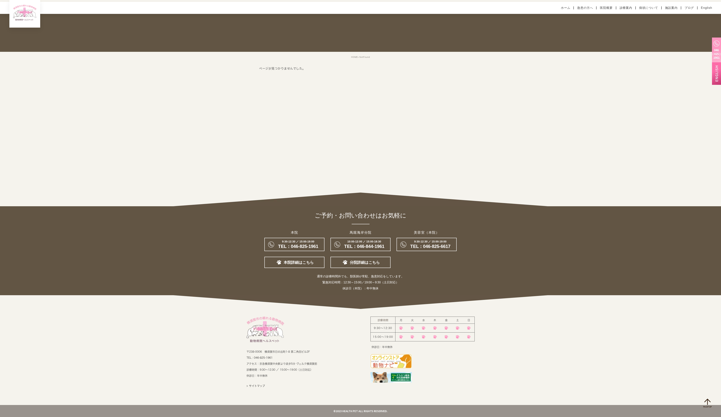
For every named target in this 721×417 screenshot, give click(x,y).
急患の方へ (585, 7)
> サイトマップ (256, 386)
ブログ (689, 7)
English (706, 7)
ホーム (565, 7)
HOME (354, 57)
